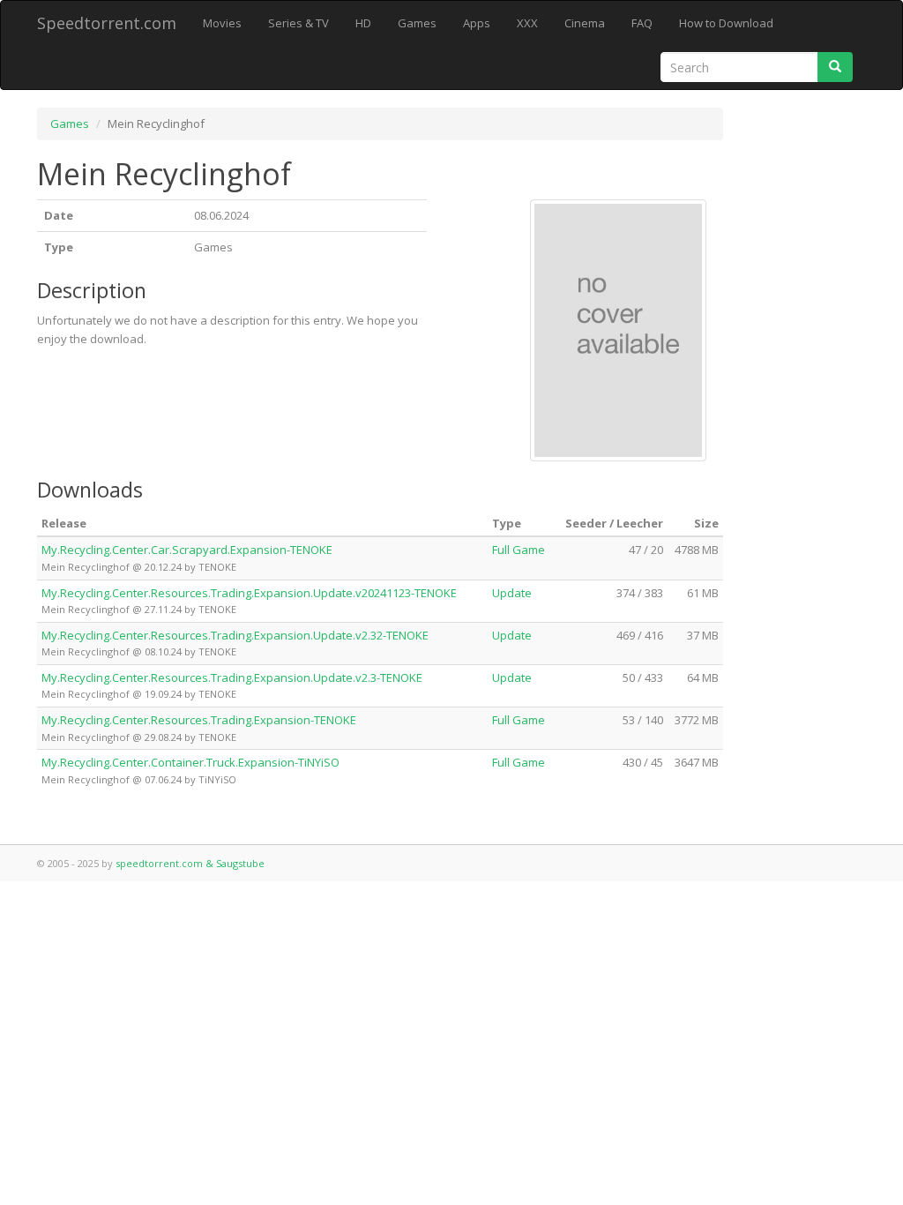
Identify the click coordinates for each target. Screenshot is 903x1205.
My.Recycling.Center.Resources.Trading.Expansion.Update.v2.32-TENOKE (235, 635)
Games (417, 23)
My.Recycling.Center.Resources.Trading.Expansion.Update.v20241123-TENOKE (249, 593)
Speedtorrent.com (106, 23)
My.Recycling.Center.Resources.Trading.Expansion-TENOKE (198, 720)
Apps (476, 23)
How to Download (726, 23)
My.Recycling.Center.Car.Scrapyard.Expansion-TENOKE (186, 550)
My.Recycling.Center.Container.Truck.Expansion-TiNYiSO (190, 762)
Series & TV (298, 23)
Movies (222, 23)
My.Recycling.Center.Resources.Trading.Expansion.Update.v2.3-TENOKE (231, 677)
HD (363, 23)
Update (512, 593)
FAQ (642, 23)
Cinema (584, 23)
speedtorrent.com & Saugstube (190, 863)
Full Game (518, 550)
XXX (527, 23)
